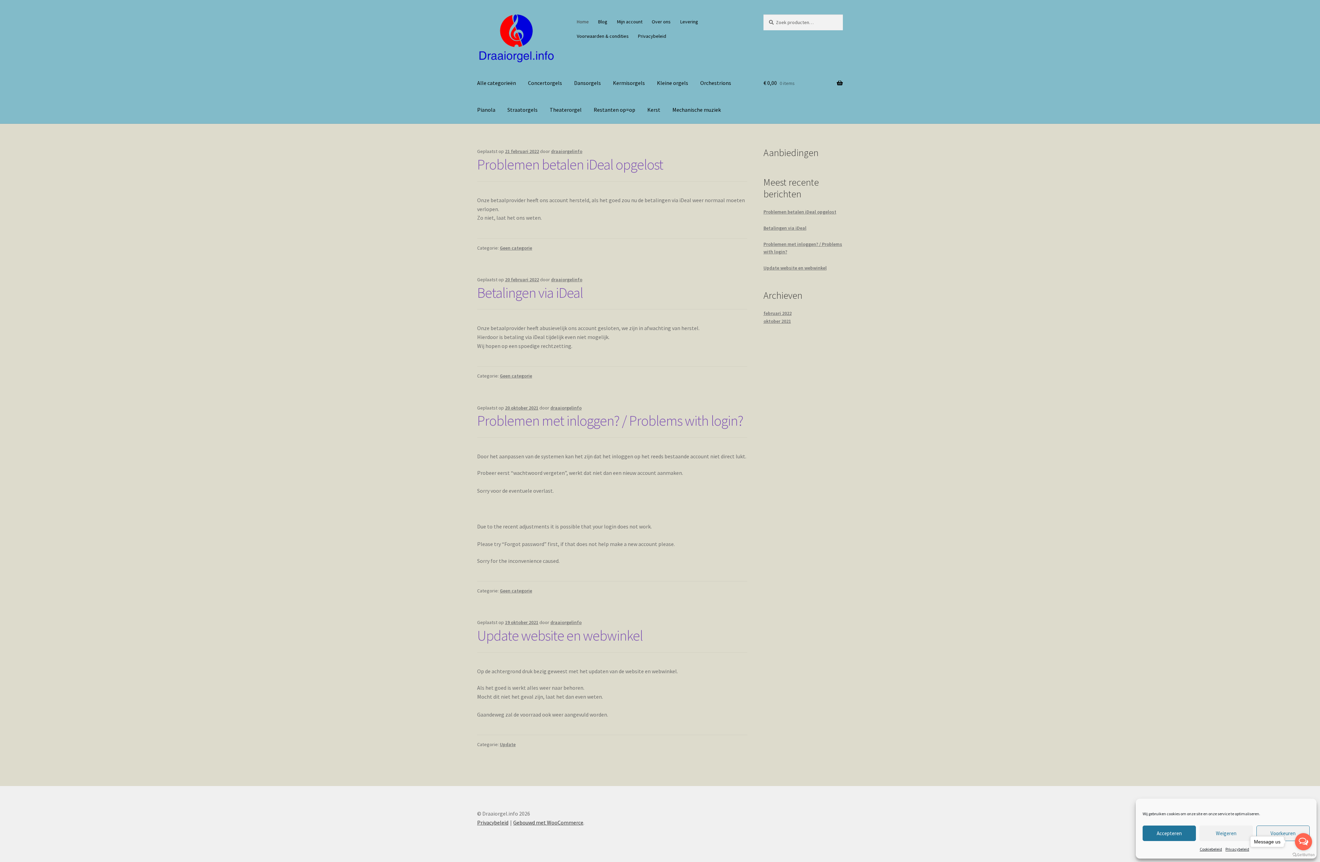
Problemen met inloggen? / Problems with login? (610, 420)
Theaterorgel (566, 109)
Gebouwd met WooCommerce (548, 822)
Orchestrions (715, 82)
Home (583, 22)
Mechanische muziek (696, 109)
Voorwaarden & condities (603, 36)
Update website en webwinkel (560, 635)
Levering (689, 22)
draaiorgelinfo (566, 151)
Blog (602, 22)
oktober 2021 (777, 321)
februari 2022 (777, 313)
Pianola (486, 109)
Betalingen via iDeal (530, 293)
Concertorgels (545, 82)
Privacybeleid (1237, 849)
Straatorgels (522, 109)
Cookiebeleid (1211, 849)
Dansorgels (587, 82)
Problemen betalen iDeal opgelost (570, 164)
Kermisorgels (629, 82)
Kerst (653, 109)
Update (508, 744)
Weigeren (1226, 833)
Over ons (661, 22)
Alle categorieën (496, 82)
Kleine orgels (672, 82)
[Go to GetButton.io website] (1303, 855)
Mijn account (629, 22)
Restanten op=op (614, 109)
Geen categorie (516, 248)
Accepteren (1169, 833)
